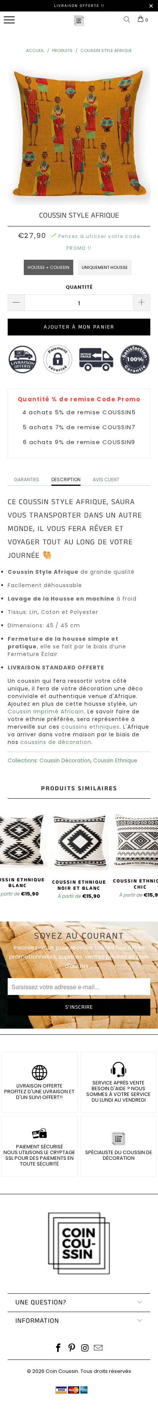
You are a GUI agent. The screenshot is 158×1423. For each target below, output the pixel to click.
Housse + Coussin (48, 267)
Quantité (79, 287)
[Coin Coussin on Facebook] (58, 1349)
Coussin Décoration (65, 760)
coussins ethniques (90, 727)
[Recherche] (128, 20)
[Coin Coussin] (79, 24)
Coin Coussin (62, 1371)
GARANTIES (26, 479)
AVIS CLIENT (106, 479)
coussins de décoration (55, 742)
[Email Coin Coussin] (98, 1349)
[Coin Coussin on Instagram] (85, 1349)
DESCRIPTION (66, 479)
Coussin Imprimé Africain (46, 711)
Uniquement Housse (105, 267)
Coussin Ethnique (115, 760)
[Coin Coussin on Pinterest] (72, 1349)
